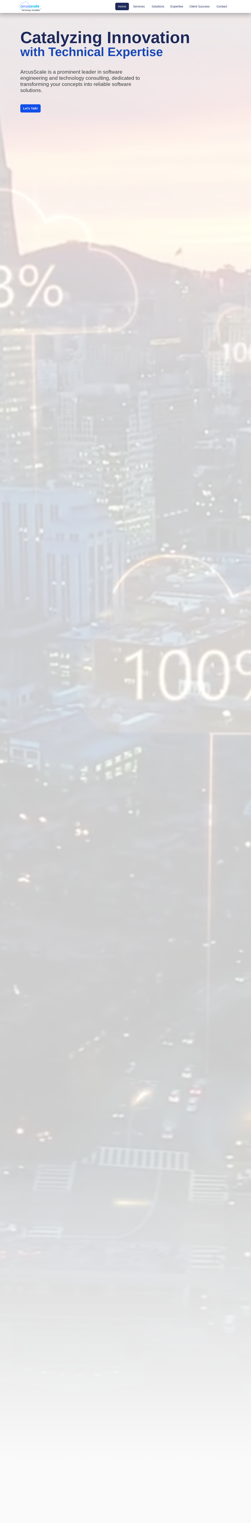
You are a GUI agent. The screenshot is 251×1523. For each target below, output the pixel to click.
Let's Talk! (30, 108)
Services (139, 6)
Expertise (176, 6)
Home (122, 6)
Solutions (158, 6)
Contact (222, 6)
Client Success (199, 6)
